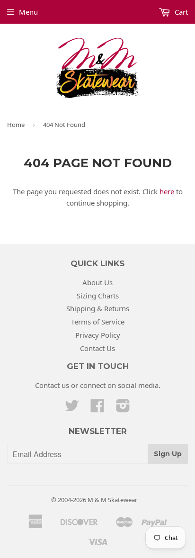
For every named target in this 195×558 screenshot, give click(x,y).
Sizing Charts (98, 295)
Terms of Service (97, 321)
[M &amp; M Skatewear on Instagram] (123, 408)
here (167, 191)
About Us (97, 282)
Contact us (52, 385)
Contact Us (97, 348)
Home (16, 124)
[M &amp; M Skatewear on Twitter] (72, 408)
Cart (180, 12)
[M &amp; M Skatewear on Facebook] (97, 408)
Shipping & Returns (97, 308)
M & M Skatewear (112, 499)
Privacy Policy (97, 335)
